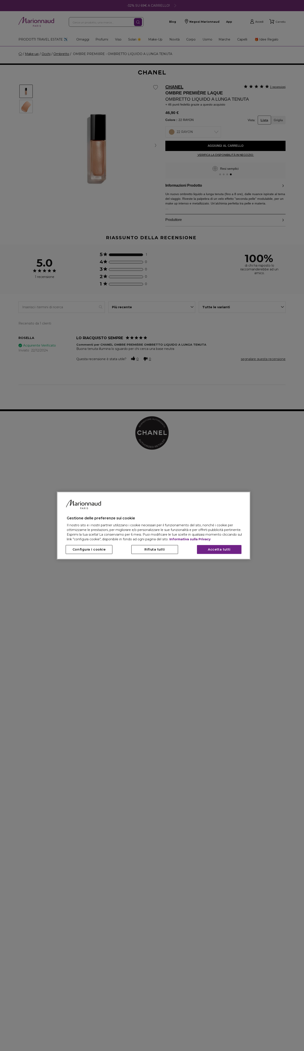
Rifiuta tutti (154, 549)
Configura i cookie (89, 549)
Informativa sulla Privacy (190, 539)
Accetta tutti (219, 549)
